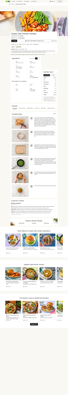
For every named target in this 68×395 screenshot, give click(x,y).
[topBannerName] (34, 8)
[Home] (9, 4)
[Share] (56, 41)
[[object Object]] (53, 41)
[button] (52, 1)
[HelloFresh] (8, 1)
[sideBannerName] (49, 62)
